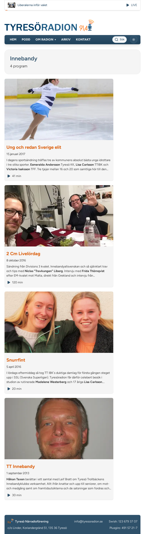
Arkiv (66, 39)
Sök (122, 39)
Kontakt (83, 39)
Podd (26, 39)
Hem (13, 39)
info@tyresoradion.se (88, 521)
